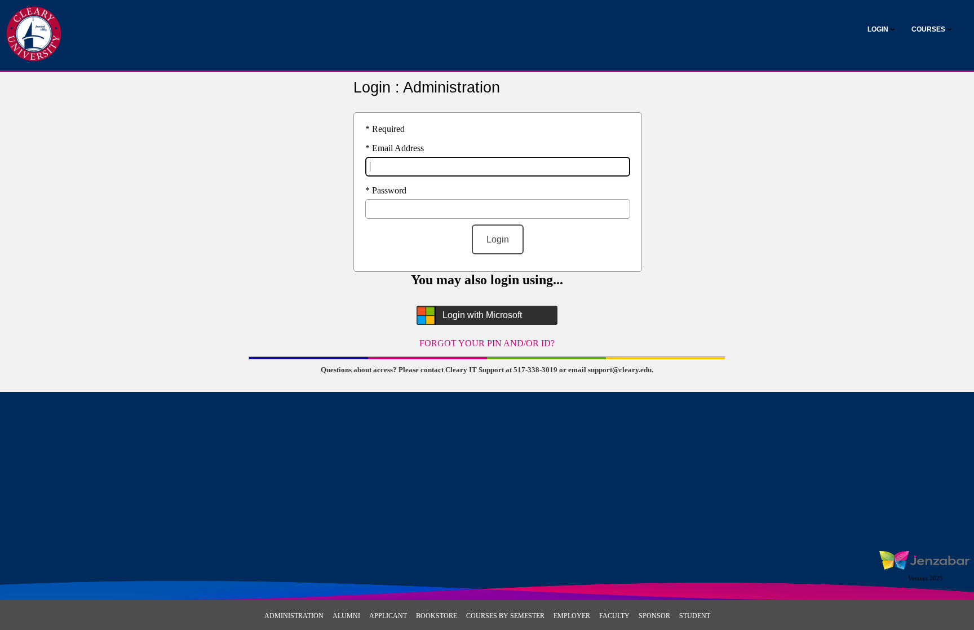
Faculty (614, 616)
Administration (294, 616)
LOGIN (877, 29)
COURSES (928, 29)
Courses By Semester (505, 616)
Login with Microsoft (482, 315)
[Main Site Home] (34, 20)
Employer (572, 616)
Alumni (346, 616)
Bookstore (436, 616)
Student (694, 616)
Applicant (388, 616)
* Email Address (394, 148)
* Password (385, 190)
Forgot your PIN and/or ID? (487, 343)
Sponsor (654, 616)
